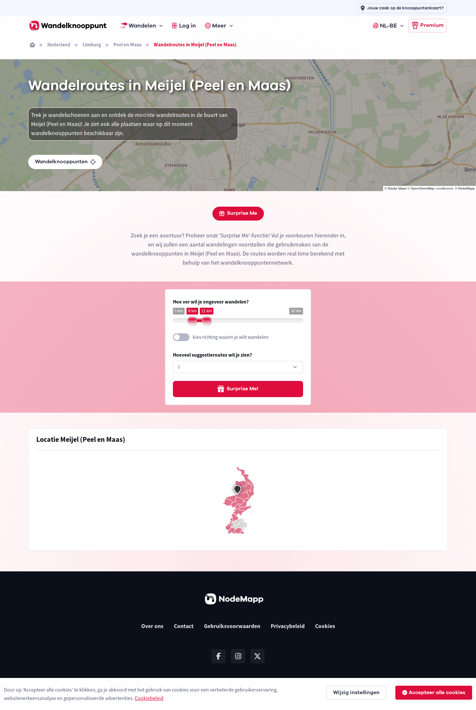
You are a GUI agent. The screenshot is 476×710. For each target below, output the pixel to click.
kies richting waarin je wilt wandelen (230, 337)
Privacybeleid (288, 626)
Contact (184, 626)
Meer (219, 25)
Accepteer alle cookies (437, 692)
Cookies (325, 626)
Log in (187, 25)
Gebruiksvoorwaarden (232, 626)
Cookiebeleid (149, 698)
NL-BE (388, 25)
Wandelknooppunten (61, 161)
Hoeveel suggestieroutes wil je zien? (212, 355)
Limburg (92, 44)
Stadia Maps (397, 188)
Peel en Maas (127, 44)
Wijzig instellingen (356, 692)
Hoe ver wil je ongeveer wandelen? (211, 302)
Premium (432, 25)
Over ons (152, 626)
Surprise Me (242, 213)
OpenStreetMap (423, 188)
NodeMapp (466, 188)
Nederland (58, 44)
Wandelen (142, 25)
